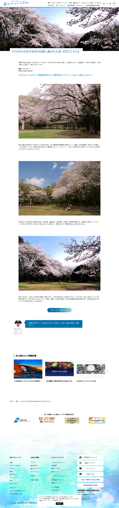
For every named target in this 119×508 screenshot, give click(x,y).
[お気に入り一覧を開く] (107, 4)
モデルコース (85, 3)
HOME (11, 401)
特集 (49, 3)
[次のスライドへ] (105, 371)
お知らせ (51, 5)
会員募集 (54, 465)
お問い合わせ (55, 490)
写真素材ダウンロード (57, 480)
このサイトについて (57, 462)
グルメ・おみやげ (57, 3)
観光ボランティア (36, 468)
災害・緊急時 (34, 480)
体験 (70, 3)
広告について (55, 471)
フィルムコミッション (57, 476)
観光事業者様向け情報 (93, 5)
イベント (65, 3)
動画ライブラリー (56, 483)
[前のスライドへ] (13, 371)
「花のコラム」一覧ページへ (58, 310)
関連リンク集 (55, 468)
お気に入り (13, 488)
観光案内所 (72, 5)
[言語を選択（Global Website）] (104, 4)
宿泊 (91, 3)
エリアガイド (98, 3)
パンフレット (61, 5)
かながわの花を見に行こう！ (18, 491)
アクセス (81, 5)
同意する (59, 504)
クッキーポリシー (48, 500)
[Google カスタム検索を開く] (110, 4)
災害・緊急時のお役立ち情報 (90, 480)
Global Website (14, 494)
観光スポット (76, 3)
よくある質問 (55, 487)
